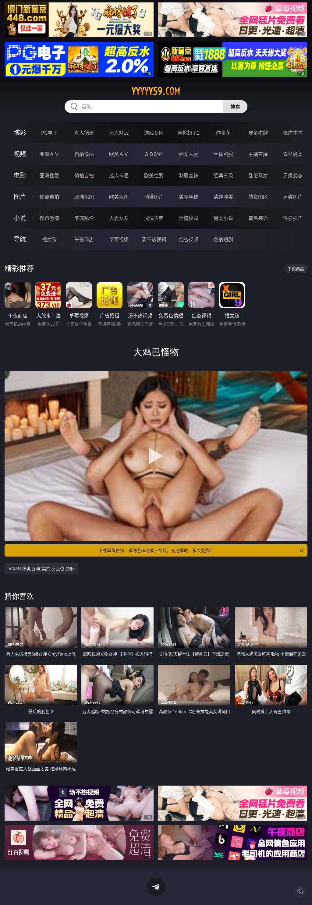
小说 (20, 218)
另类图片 (293, 196)
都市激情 (49, 218)
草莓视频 (119, 239)
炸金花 (223, 132)
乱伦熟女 (258, 175)
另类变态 (293, 175)
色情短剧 (223, 239)
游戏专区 (154, 132)
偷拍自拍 (84, 175)
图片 (20, 197)
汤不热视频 (154, 239)
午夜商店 (84, 239)
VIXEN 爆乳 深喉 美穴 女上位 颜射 (41, 568)
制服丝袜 (188, 175)
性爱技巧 (293, 218)
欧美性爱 (154, 175)
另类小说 (223, 218)
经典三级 (223, 175)
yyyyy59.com (156, 91)
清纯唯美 (223, 196)
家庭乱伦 (84, 218)
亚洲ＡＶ (49, 154)
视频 (20, 154)
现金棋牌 (258, 132)
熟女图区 (258, 196)
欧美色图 (119, 196)
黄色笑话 (258, 218)
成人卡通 (119, 175)
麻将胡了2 (188, 132)
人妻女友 (119, 218)
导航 (20, 239)
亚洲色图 (84, 196)
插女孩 (49, 239)
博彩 (20, 133)
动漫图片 (154, 196)
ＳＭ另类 (293, 154)
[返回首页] (300, 891)
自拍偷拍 (84, 154)
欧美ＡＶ (119, 154)
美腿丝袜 (188, 196)
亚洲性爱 (49, 175)
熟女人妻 (188, 154)
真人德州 (84, 132)
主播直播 (258, 154)
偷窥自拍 (49, 196)
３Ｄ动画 (154, 154)
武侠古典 (154, 218)
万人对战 (119, 132)
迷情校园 (188, 218)
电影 (20, 175)
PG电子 (49, 132)
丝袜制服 (223, 154)
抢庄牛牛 (293, 132)
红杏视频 (188, 239)
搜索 (235, 106)
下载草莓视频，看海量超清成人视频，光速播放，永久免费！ (156, 550)
